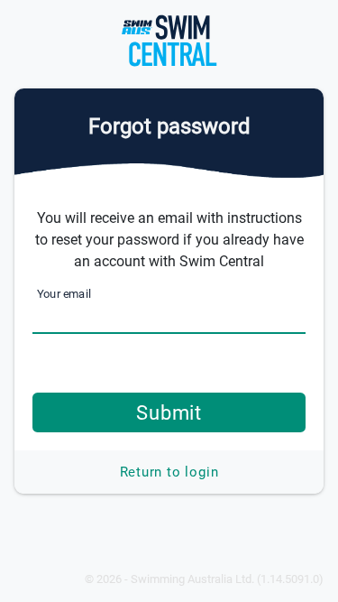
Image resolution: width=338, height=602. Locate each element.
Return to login (169, 472)
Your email (64, 294)
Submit (169, 412)
